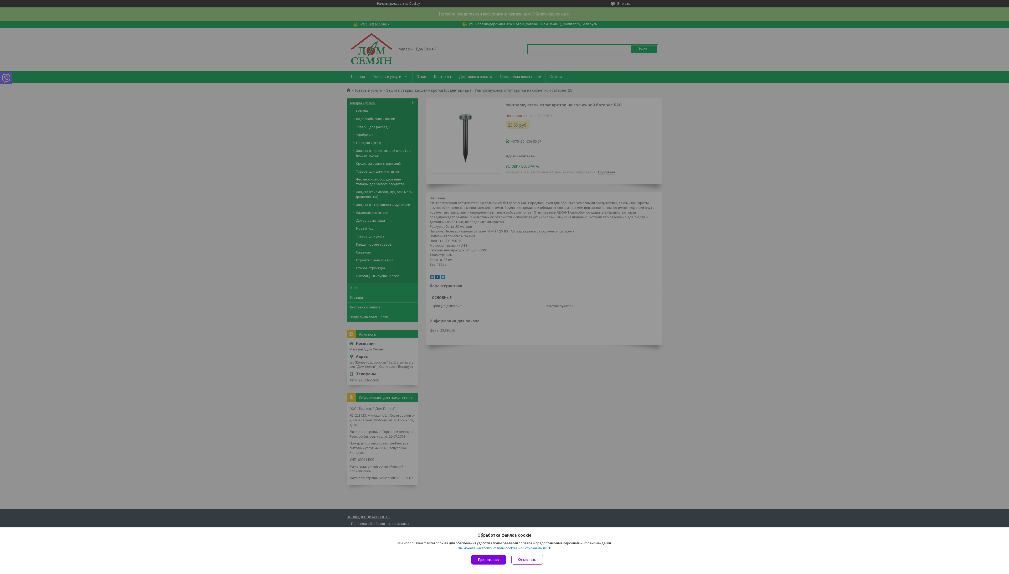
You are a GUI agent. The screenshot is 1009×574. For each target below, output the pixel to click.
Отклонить (527, 560)
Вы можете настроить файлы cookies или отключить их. (503, 548)
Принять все (488, 560)
